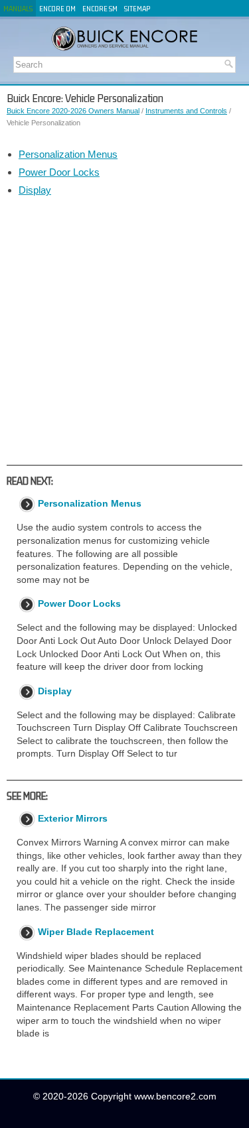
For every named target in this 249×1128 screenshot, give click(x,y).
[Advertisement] (124, 330)
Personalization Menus (68, 154)
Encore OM (57, 8)
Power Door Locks (59, 172)
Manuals (18, 8)
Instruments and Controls (186, 111)
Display (35, 190)
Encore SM (100, 8)
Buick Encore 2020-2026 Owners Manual (73, 111)
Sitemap (137, 8)
